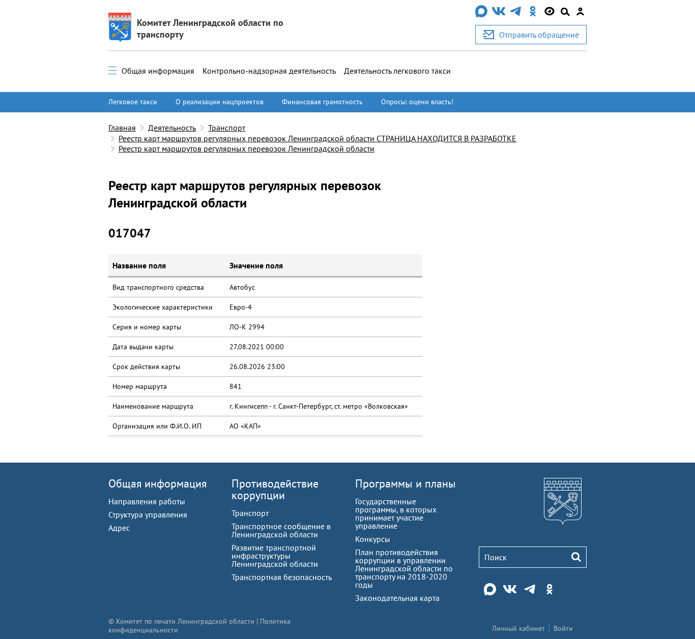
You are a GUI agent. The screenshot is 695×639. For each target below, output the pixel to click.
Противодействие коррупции (274, 489)
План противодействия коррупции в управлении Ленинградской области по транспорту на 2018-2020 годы (404, 568)
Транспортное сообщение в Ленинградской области (281, 530)
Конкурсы (372, 539)
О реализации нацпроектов (220, 101)
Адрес (119, 528)
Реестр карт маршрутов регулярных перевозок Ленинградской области (246, 148)
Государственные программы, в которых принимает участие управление (396, 513)
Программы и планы (405, 483)
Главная (122, 128)
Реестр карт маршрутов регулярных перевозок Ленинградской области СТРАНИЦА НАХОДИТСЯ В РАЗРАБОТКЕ (317, 138)
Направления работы (146, 501)
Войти (563, 628)
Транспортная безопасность (281, 577)
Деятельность (172, 128)
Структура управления (147, 514)
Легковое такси (132, 101)
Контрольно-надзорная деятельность (269, 71)
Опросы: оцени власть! (417, 101)
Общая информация (158, 71)
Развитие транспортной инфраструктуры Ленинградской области (274, 555)
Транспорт (226, 128)
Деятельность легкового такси (397, 71)
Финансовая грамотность (322, 101)
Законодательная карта (397, 598)
